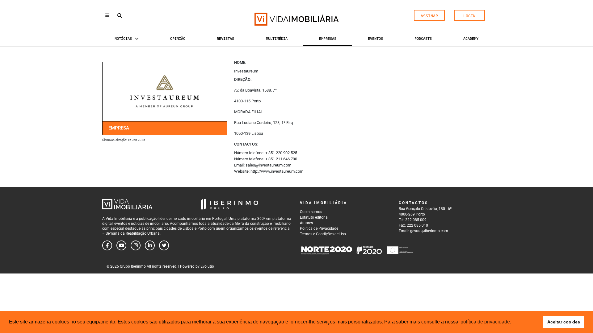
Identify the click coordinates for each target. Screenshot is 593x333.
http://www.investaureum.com (276, 171)
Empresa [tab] (118, 128)
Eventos (375, 38)
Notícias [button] (123, 38)
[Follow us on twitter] (164, 245)
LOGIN (469, 15)
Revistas (225, 38)
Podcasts (423, 38)
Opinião (177, 38)
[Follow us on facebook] (107, 245)
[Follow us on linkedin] (150, 245)
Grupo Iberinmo (133, 266)
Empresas (327, 38)
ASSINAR (429, 15)
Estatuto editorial (314, 217)
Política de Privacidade (319, 228)
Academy (470, 38)
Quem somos (311, 212)
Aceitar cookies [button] (563, 321)
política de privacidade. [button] (486, 321)
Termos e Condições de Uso (323, 234)
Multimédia (277, 38)
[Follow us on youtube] (121, 245)
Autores (306, 223)
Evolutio (207, 266)
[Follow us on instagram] (136, 245)
